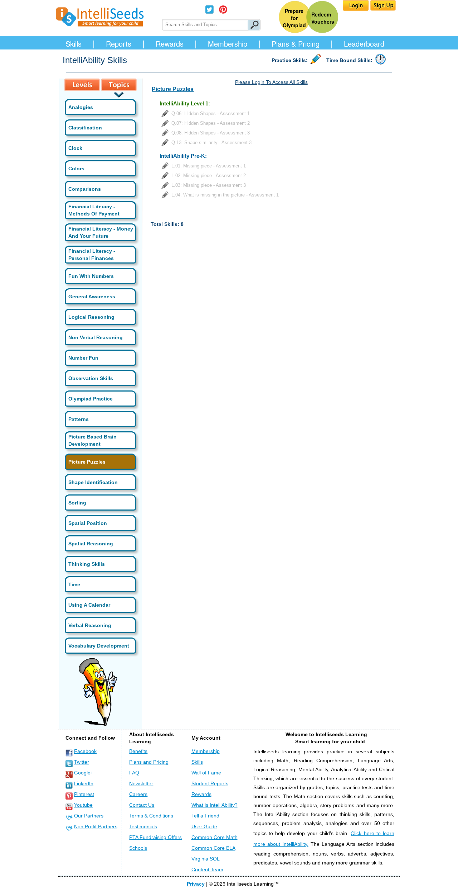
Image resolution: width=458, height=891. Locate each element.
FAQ (134, 773)
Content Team (207, 869)
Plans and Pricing (149, 762)
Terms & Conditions (151, 816)
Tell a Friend (205, 816)
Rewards (170, 43)
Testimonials (143, 826)
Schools (138, 848)
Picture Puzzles (87, 462)
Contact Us (141, 805)
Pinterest (84, 794)
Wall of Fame (206, 773)
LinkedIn (83, 783)
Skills (73, 43)
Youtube (83, 805)
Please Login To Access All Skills (271, 82)
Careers (138, 794)
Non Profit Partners (95, 826)
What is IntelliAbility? (214, 805)
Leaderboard (364, 43)
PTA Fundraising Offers (155, 837)
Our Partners (88, 816)
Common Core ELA (213, 848)
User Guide (204, 826)
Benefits (138, 751)
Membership (227, 43)
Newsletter (141, 783)
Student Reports (209, 783)
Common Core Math (214, 837)
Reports (118, 43)
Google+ (83, 773)
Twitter (81, 762)
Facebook (85, 751)
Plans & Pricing (296, 43)
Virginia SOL (205, 859)
